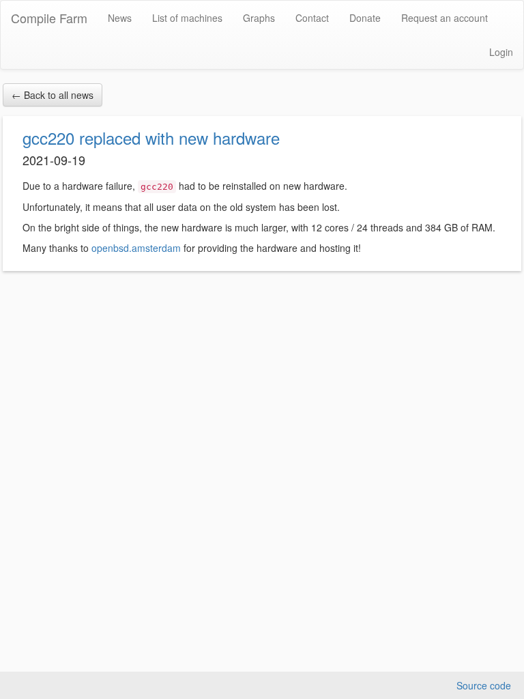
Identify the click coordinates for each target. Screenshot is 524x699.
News (120, 18)
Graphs (259, 18)
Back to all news (52, 95)
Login (501, 52)
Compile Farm (49, 18)
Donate (365, 18)
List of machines (187, 18)
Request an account (444, 18)
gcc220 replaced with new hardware (151, 137)
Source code (483, 685)
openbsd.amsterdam (136, 248)
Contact (312, 18)
